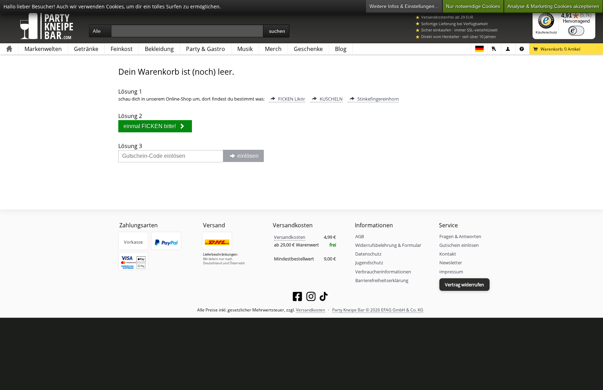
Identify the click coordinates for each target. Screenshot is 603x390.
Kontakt (447, 254)
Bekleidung (159, 49)
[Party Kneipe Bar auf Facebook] (297, 298)
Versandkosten (289, 237)
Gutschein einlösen (459, 245)
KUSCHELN (331, 99)
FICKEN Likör (291, 99)
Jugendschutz (369, 262)
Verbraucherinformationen (383, 271)
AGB (359, 236)
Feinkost (122, 49)
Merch (273, 49)
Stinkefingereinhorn (377, 99)
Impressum (451, 271)
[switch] (576, 31)
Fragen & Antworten (460, 236)
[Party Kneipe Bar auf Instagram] (310, 298)
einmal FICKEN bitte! (150, 126)
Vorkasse (133, 242)
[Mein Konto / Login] (494, 48)
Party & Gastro (205, 49)
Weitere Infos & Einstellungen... (404, 6)
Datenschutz (368, 254)
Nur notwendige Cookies (473, 6)
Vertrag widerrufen (464, 284)
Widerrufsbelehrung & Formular (388, 245)
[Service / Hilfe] (522, 48)
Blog (341, 49)
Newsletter (450, 262)
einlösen (248, 156)
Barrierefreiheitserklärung (381, 280)
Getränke (86, 49)
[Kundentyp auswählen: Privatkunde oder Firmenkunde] (508, 48)
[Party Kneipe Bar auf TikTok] (324, 298)
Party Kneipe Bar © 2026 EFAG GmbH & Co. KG (377, 309)
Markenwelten (43, 49)
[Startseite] (9, 49)
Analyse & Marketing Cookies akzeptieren (553, 6)
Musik (245, 49)
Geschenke (308, 49)
